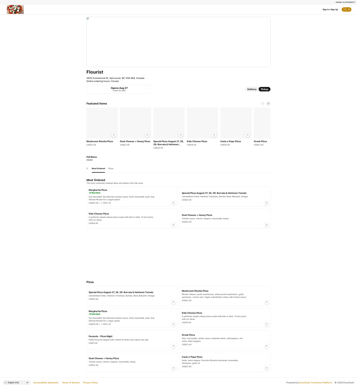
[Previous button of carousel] (262, 103)
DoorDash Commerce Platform (315, 382)
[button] (102, 127)
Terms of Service (71, 382)
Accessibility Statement (46, 382)
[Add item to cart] (114, 135)
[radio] (252, 89)
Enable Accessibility (345, 2)
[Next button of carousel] (268, 103)
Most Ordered (98, 168)
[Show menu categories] (87, 168)
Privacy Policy (90, 382)
